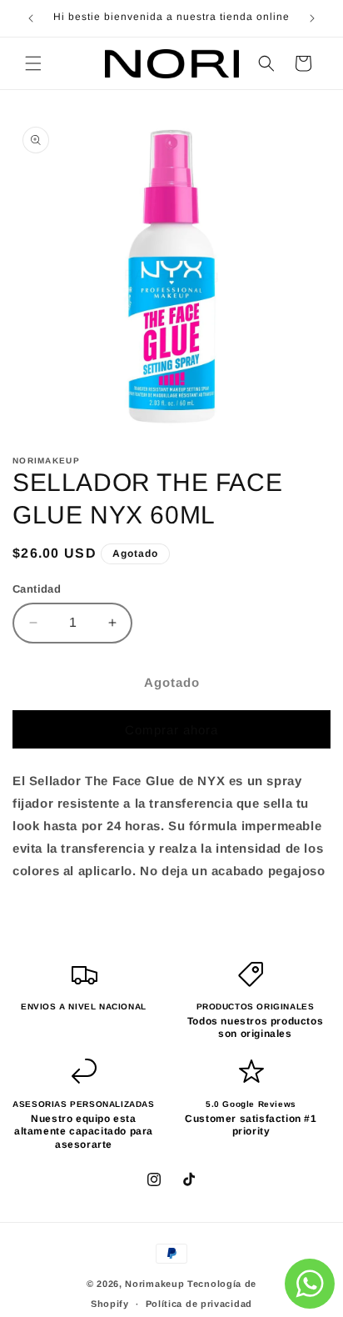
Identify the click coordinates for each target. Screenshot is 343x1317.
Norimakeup (154, 1284)
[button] (33, 63)
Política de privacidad (199, 1304)
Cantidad (36, 589)
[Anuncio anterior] (30, 18)
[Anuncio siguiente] (312, 18)
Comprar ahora (171, 730)
